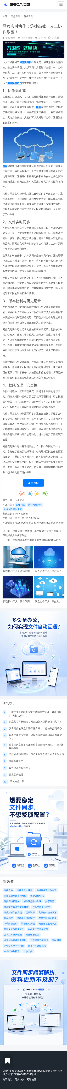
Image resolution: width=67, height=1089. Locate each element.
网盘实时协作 (26, 62)
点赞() (34, 482)
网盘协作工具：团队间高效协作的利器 (17, 601)
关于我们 (7, 1079)
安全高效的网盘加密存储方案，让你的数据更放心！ (36, 728)
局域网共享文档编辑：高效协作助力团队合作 (37, 539)
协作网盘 (20, 504)
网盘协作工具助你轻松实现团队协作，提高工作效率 (17, 571)
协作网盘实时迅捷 (13, 509)
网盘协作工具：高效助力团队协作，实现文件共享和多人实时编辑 (49, 601)
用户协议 (19, 1079)
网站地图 (31, 1079)
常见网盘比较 (17, 781)
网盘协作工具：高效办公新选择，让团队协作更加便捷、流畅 (49, 571)
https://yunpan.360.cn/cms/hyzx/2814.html (39, 522)
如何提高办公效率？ (20, 767)
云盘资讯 (15, 16)
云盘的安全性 (16, 774)
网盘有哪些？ (16, 760)
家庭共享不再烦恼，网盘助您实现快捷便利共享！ (35, 721)
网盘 (38, 106)
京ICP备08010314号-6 (23, 1074)
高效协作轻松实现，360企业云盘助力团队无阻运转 (36, 754)
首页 (5, 16)
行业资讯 (28, 16)
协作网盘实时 (35, 504)
